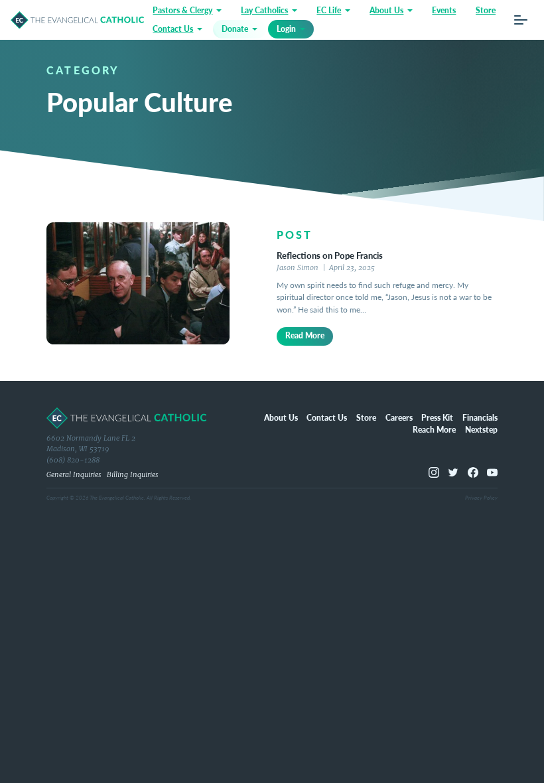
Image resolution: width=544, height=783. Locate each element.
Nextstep (481, 429)
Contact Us (173, 29)
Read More (304, 335)
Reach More (434, 429)
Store (486, 10)
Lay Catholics (264, 10)
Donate (235, 29)
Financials (480, 417)
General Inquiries (74, 475)
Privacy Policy (481, 497)
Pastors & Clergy (182, 10)
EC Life (328, 10)
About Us (386, 10)
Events (444, 10)
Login (286, 29)
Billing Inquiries (133, 475)
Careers (399, 417)
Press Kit (437, 417)
